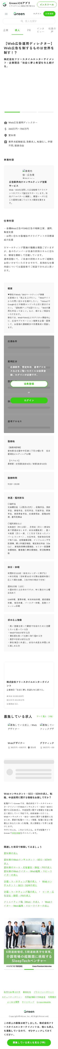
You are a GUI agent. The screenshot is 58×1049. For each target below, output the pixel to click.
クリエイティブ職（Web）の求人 (22, 901)
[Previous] (8, 93)
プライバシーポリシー (44, 942)
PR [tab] (29, 30)
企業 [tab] (5, 30)
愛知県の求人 (11, 853)
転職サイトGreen (9, 973)
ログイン (37, 14)
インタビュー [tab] (40, 30)
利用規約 (52, 947)
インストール (47, 4)
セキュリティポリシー (12, 947)
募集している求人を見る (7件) (29, 1042)
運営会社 (27, 942)
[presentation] (29, 21)
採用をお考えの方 (12, 942)
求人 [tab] (17, 30)
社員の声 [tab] (52, 30)
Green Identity (44, 952)
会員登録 (49, 14)
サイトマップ (28, 952)
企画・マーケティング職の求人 (20, 881)
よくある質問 (13, 952)
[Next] (50, 93)
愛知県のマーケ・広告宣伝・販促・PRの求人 (28, 867)
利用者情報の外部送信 (35, 947)
